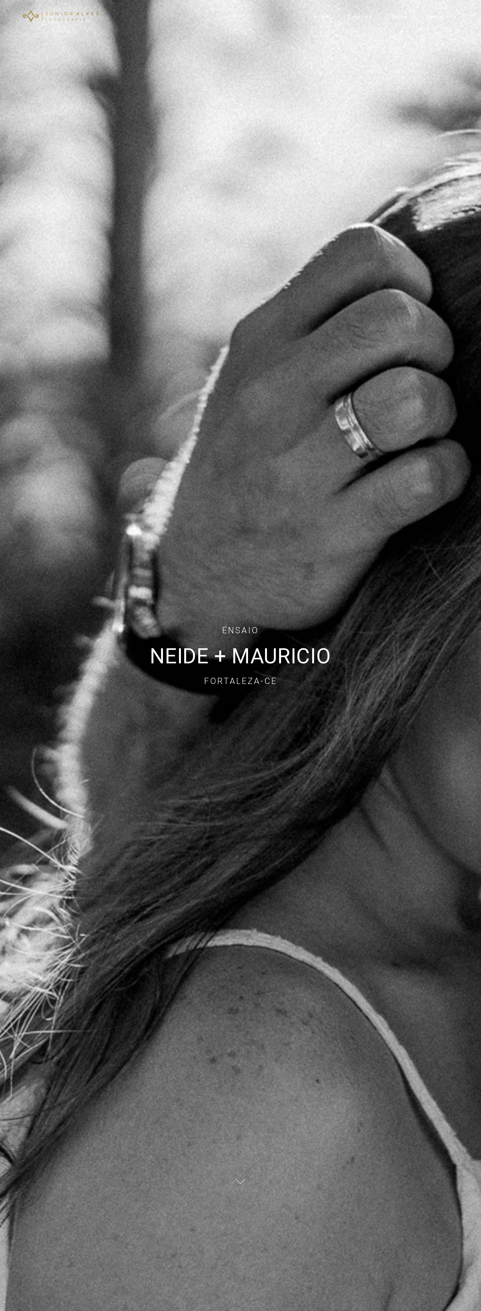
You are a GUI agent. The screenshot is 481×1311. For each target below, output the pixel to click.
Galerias (360, 16)
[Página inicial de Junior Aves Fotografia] (70, 16)
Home (321, 16)
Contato (438, 16)
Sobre (399, 16)
